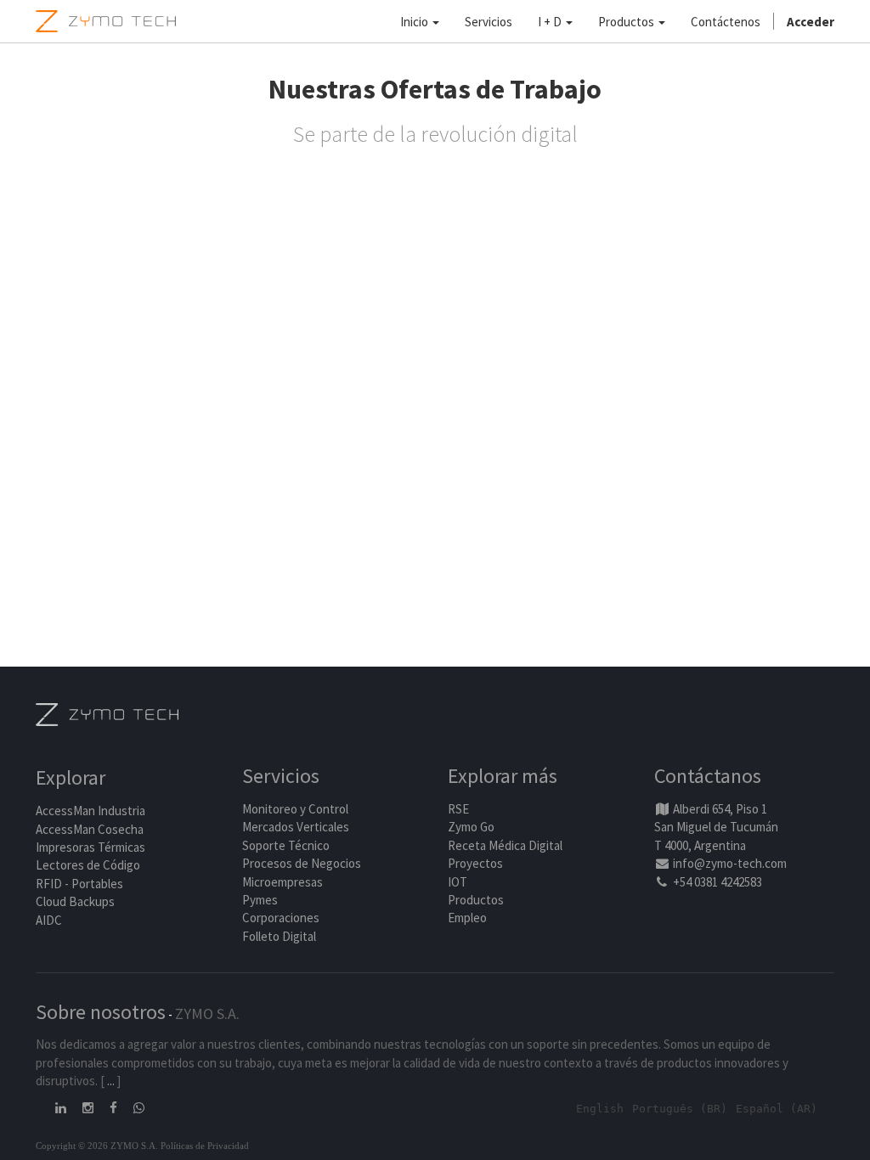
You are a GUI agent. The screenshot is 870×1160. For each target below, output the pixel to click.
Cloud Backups (75, 901)
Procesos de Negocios (301, 863)
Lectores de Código (88, 865)
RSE (458, 809)
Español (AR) (776, 1108)
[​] (62, 1108)
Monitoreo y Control (295, 809)
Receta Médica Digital (505, 845)
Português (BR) (679, 1108)
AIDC (49, 920)
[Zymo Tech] (107, 713)
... (111, 1081)
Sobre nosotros (101, 1012)
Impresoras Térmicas (90, 847)
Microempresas (282, 882)
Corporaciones (280, 917)
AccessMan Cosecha (90, 829)
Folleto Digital (280, 936)
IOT (457, 882)
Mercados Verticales (295, 827)
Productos (476, 900)
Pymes (260, 900)
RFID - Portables (79, 884)
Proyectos (475, 863)
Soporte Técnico (286, 845)
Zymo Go (471, 827)
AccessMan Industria (90, 810)
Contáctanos (707, 776)
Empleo (467, 917)
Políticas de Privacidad (205, 1145)
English (600, 1108)
